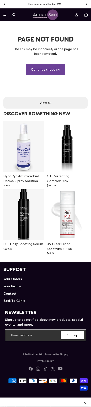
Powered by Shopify (57, 354)
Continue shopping (45, 69)
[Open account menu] (76, 14)
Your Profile (12, 286)
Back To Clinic (14, 301)
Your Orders (12, 279)
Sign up (72, 335)
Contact (9, 293)
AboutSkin (37, 354)
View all (45, 103)
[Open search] (14, 14)
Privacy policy (45, 360)
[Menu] (5, 15)
